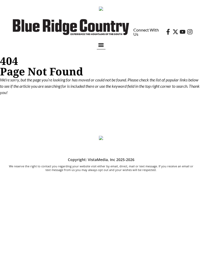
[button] (101, 44)
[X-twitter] (175, 32)
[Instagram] (190, 32)
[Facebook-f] (168, 32)
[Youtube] (182, 32)
